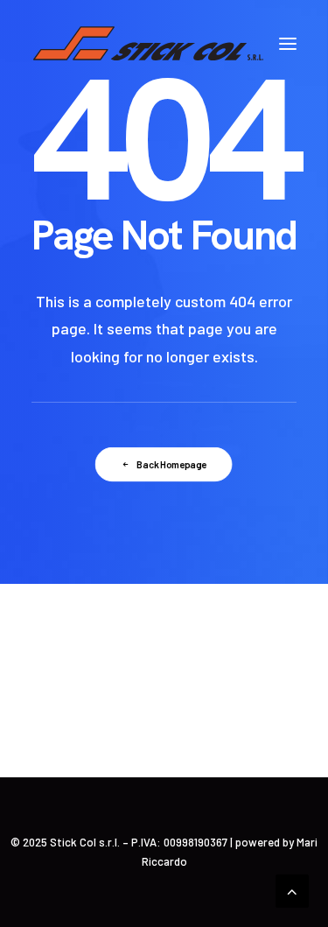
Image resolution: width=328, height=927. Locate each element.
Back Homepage (172, 465)
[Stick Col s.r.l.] (148, 43)
